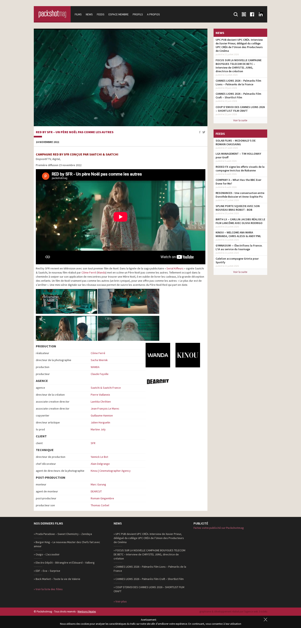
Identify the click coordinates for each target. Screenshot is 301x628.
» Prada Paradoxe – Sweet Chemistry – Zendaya (63, 534)
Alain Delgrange (100, 464)
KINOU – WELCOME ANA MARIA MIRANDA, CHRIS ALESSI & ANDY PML (238, 234)
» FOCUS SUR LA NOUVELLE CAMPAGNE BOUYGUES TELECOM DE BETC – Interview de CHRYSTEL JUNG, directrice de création (149, 554)
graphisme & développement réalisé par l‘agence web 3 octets (233, 611)
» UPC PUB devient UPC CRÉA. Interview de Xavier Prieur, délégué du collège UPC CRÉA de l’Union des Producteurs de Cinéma (149, 538)
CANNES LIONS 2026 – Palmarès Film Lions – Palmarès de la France (238, 82)
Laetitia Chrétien (101, 401)
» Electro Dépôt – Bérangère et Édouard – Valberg (64, 562)
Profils (138, 14)
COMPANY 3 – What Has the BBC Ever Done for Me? (238, 181)
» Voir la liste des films (48, 589)
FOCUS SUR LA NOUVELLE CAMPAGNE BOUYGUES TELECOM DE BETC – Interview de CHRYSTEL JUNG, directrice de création (238, 65)
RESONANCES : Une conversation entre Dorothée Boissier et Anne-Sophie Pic (240, 194)
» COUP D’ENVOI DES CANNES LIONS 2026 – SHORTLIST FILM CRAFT (149, 589)
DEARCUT (96, 491)
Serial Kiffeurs (174, 268)
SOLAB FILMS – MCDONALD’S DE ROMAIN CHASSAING (236, 142)
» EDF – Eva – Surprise (47, 571)
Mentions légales (87, 611)
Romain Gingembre (102, 498)
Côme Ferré (88, 272)
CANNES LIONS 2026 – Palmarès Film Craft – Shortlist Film (238, 95)
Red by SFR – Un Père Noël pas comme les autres (74, 132)
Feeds (100, 14)
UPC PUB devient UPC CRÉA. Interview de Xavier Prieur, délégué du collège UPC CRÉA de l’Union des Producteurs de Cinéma (239, 45)
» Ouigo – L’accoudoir (47, 554)
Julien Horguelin (100, 422)
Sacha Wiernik (99, 360)
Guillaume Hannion (102, 415)
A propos (153, 14)
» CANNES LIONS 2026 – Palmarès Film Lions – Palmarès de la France (150, 569)
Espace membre (119, 14)
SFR (93, 443)
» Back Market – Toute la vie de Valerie (57, 579)
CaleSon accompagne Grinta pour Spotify (237, 260)
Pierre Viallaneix (100, 394)
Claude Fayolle (100, 374)
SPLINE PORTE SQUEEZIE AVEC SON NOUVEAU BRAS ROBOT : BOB (238, 208)
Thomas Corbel (100, 505)
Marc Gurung (98, 484)
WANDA (95, 367)
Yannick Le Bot (99, 457)
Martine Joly (98, 429)
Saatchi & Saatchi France (106, 387)
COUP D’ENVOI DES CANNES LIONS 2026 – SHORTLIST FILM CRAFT (240, 109)
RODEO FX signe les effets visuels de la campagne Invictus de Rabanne (240, 168)
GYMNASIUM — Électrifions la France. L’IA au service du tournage (239, 247)
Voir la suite (240, 120)
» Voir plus (120, 601)
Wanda (101, 272)
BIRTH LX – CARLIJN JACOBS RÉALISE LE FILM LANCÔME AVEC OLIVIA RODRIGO (240, 221)
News (89, 14)
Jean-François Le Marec (105, 408)
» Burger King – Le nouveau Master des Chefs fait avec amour (67, 544)
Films (78, 14)
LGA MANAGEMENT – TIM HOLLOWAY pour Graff (238, 155)
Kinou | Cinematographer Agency (111, 471)
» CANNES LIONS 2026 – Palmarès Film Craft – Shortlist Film (149, 579)
